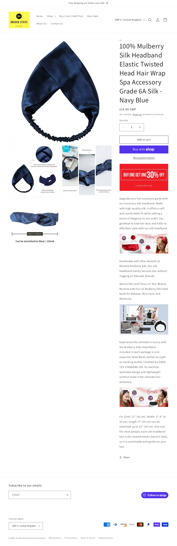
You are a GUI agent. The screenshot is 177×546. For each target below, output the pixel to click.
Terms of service (88, 538)
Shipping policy (106, 538)
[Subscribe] (67, 495)
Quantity (123, 120)
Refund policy (55, 538)
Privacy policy (70, 538)
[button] (51, 16)
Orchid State (21, 538)
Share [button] (126, 457)
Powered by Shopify (36, 538)
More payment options (144, 157)
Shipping (137, 114)
